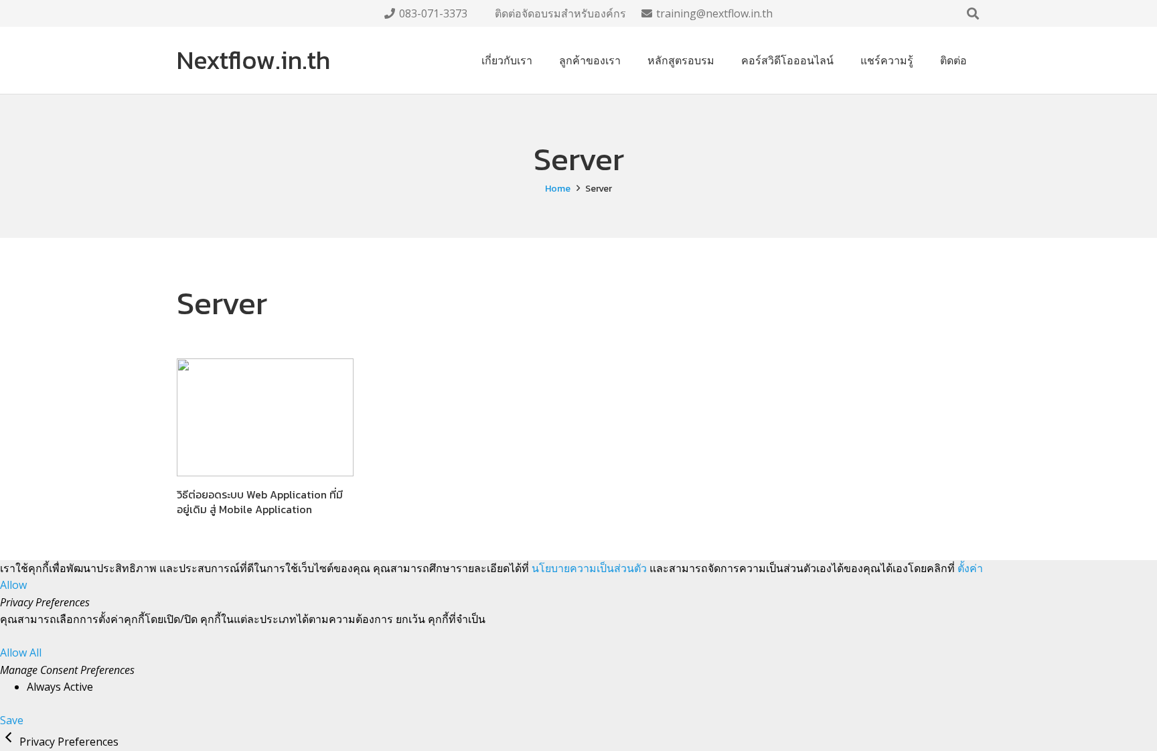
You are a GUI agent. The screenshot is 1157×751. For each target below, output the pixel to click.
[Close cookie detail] (9, 741)
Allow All (21, 652)
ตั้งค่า (970, 568)
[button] (972, 13)
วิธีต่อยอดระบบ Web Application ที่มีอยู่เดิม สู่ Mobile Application (260, 501)
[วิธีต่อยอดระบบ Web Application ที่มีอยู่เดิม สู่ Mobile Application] (265, 417)
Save (11, 720)
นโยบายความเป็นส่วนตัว (589, 568)
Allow (13, 584)
